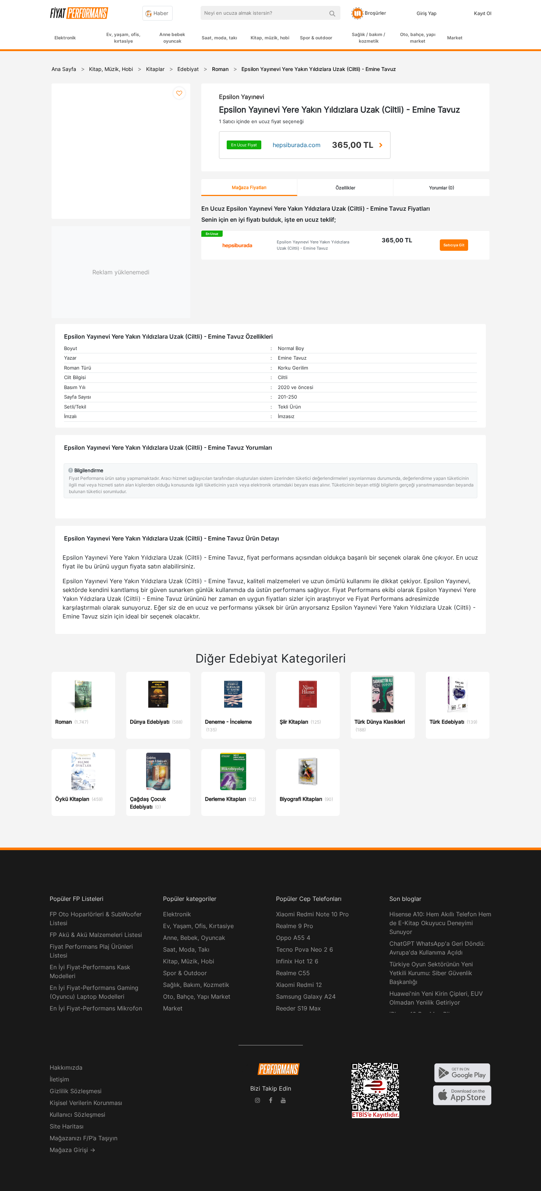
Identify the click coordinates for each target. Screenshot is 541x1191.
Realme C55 (293, 973)
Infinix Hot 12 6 (297, 961)
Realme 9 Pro (294, 926)
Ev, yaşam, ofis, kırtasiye (123, 38)
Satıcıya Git (453, 245)
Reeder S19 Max (298, 1008)
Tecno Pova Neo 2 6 (304, 949)
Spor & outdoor (316, 37)
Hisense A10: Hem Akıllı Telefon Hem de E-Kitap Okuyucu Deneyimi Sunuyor (440, 922)
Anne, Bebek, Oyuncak (194, 937)
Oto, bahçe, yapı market (417, 38)
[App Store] (462, 1094)
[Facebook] (270, 1101)
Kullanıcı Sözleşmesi (77, 1114)
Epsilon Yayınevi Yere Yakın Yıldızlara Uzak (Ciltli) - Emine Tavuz (313, 245)
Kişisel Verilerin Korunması (86, 1102)
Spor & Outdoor (185, 973)
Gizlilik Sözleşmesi (76, 1091)
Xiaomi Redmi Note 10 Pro (312, 914)
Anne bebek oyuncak (172, 38)
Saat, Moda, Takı (186, 949)
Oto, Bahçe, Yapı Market (196, 996)
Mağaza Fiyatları (249, 187)
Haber (160, 13)
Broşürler (375, 13)
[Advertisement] (513, 170)
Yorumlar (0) (441, 187)
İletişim (59, 1079)
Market (455, 37)
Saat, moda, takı (219, 37)
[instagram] (257, 1101)
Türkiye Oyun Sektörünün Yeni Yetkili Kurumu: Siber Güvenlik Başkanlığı (431, 972)
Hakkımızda (66, 1067)
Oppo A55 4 (293, 937)
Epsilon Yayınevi (241, 96)
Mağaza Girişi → (72, 1149)
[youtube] (283, 1101)
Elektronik (65, 37)
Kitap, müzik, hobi (270, 37)
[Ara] (332, 13)
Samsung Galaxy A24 (306, 996)
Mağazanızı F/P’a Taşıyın (83, 1138)
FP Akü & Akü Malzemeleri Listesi (96, 934)
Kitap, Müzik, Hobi (188, 961)
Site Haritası (67, 1126)
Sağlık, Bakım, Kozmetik (196, 984)
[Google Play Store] (462, 1072)
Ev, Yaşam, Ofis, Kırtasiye (198, 926)
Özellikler (345, 187)
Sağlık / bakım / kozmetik (368, 38)
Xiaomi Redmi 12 (299, 984)
